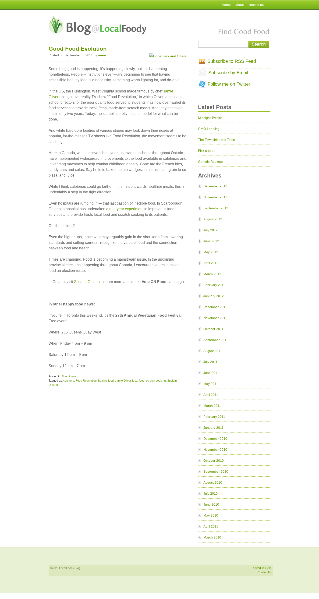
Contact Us (265, 572)
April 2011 (210, 395)
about (239, 5)
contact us (256, 5)
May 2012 (210, 252)
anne (102, 55)
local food (138, 380)
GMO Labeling (209, 129)
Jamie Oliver (123, 380)
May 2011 (210, 384)
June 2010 (211, 504)
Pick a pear (206, 150)
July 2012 (210, 230)
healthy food (106, 380)
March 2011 (212, 406)
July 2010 (210, 493)
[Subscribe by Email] (202, 74)
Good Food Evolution (78, 49)
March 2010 (212, 537)
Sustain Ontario (87, 282)
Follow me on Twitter (229, 84)
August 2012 (212, 219)
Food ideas (69, 376)
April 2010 (210, 526)
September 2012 (215, 208)
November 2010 (215, 449)
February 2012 (214, 285)
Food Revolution (86, 380)
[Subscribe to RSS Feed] (202, 62)
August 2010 (212, 482)
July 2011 (210, 362)
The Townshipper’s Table (216, 140)
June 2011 (211, 373)
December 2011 (215, 307)
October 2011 (213, 329)
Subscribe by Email (228, 72)
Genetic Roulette (210, 161)
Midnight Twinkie (210, 118)
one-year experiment (126, 209)
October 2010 (213, 460)
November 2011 (215, 318)
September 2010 (215, 471)
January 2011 (213, 427)
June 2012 (211, 241)
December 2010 (215, 438)
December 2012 (215, 186)
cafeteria (68, 380)
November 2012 (215, 197)
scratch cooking (156, 380)
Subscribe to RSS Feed (231, 61)
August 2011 (212, 351)
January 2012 (213, 296)
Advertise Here (262, 568)
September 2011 (215, 340)
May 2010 (210, 515)
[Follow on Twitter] (202, 86)
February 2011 (214, 416)
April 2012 (210, 263)
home (226, 5)
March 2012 (212, 274)
